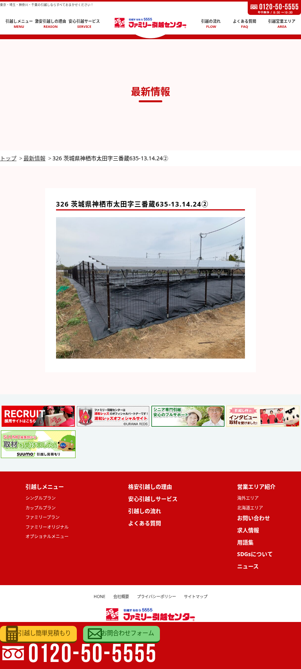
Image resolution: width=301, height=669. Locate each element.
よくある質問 (244, 24)
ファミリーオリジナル (47, 527)
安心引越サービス (84, 24)
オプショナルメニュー (47, 536)
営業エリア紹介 (256, 486)
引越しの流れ (144, 511)
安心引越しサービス (153, 498)
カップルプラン (40, 508)
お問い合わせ (253, 518)
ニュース (248, 566)
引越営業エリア (282, 24)
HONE (99, 596)
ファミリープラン (42, 517)
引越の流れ (211, 24)
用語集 (245, 542)
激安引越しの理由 (50, 24)
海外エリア (248, 498)
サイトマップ (195, 596)
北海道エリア (250, 508)
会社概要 (121, 596)
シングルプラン (40, 498)
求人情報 (248, 530)
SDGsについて (255, 554)
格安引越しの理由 (150, 486)
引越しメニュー (19, 24)
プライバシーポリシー (156, 596)
